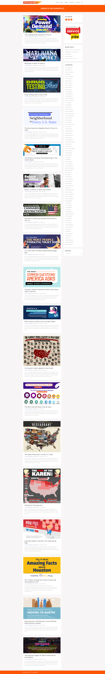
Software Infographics (69, 216)
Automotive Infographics (69, 76)
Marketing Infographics (69, 170)
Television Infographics (69, 226)
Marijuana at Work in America (35, 63)
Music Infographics (68, 174)
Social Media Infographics (69, 213)
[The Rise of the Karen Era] (42, 486)
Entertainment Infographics (70, 113)
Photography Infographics (69, 189)
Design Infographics (68, 104)
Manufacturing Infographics (69, 168)
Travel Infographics (68, 235)
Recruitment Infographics (69, 194)
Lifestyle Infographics (68, 161)
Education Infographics (69, 109)
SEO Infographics (68, 209)
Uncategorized (67, 237)
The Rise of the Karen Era (33, 505)
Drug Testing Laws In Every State (36, 95)
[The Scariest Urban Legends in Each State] (42, 351)
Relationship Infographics (69, 198)
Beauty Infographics (68, 80)
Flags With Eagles (68, 54)
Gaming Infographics (68, 133)
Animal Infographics (68, 69)
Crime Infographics (68, 102)
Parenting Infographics (69, 181)
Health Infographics (68, 144)
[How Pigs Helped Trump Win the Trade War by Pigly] (42, 529)
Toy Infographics (68, 231)
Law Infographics (68, 159)
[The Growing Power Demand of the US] (42, 24)
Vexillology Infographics (69, 240)
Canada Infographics (68, 87)
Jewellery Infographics (68, 154)
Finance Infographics (68, 120)
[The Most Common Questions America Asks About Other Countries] (42, 277)
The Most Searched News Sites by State (38, 407)
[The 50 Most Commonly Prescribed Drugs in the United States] (42, 150)
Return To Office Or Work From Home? (38, 190)
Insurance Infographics (69, 150)
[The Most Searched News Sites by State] (42, 393)
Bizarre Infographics (68, 82)
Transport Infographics (69, 233)
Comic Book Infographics (69, 98)
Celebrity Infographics (69, 91)
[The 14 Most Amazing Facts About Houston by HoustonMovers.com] (42, 567)
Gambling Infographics (69, 130)
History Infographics (68, 146)
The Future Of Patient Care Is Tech (71, 58)
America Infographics (29, 36)
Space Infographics (68, 218)
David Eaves (36, 36)
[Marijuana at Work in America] (42, 55)
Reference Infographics (69, 196)
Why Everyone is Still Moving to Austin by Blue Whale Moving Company (40, 622)
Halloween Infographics (69, 139)
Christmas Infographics (69, 93)
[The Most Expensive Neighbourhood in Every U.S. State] (42, 117)
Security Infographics (68, 207)
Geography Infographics (69, 135)
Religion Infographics (68, 200)
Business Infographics (69, 85)
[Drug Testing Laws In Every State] (42, 85)
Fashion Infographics (68, 117)
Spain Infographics (68, 220)
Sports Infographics (68, 222)
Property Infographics (69, 192)
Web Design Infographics (69, 242)
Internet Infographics (68, 152)
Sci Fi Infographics (68, 202)
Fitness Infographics (68, 122)
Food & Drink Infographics (69, 124)
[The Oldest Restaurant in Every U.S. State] (42, 436)
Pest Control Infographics (69, 185)
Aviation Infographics (68, 78)
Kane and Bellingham (68, 56)
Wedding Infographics (69, 244)
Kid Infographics (68, 157)
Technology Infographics (69, 224)
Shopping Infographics (69, 211)
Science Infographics (68, 205)
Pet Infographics (68, 187)
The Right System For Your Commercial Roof (72, 49)
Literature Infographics (69, 163)
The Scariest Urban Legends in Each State (39, 368)
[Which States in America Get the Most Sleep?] (42, 312)
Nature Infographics (68, 176)
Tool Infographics (68, 229)
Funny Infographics (68, 126)
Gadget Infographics (68, 128)
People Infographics (68, 183)
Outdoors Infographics (69, 178)
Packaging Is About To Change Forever (71, 52)
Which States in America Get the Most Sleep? (40, 321)
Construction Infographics (69, 100)
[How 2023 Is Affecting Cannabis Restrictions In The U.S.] (42, 210)
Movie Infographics (68, 172)
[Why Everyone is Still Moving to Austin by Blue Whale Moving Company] (42, 608)
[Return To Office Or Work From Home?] (42, 180)
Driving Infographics (68, 106)
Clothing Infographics (68, 96)
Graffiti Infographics (68, 137)
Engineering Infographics (69, 111)
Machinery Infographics (69, 165)
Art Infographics (67, 74)
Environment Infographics (69, 115)
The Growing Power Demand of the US (38, 35)
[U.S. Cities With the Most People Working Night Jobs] (42, 241)
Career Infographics (68, 89)
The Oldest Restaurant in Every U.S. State (39, 454)
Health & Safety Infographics (70, 141)
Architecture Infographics (69, 72)
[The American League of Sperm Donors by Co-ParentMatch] (42, 645)
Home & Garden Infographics (70, 148)
